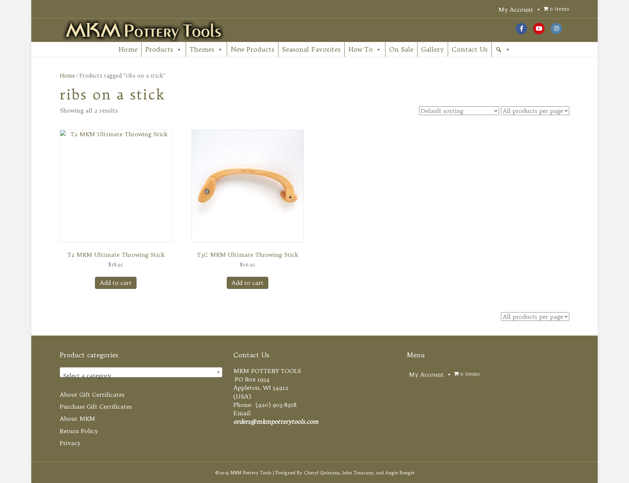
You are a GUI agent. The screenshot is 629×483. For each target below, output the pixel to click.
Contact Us (470, 49)
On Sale (401, 49)
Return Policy (79, 431)
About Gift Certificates (92, 394)
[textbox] (141, 376)
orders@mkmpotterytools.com (276, 421)
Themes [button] (202, 49)
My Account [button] (515, 9)
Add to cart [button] (116, 282)
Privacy (70, 443)
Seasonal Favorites (311, 49)
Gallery (432, 49)
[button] (503, 49)
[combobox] (141, 372)
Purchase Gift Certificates (96, 406)
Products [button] (159, 49)
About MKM (77, 418)
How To (360, 49)
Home (128, 49)
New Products (252, 49)
